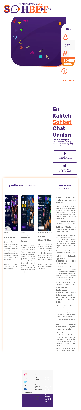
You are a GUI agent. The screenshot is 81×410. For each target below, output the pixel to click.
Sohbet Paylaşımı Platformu (66, 250)
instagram (26, 378)
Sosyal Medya (62, 319)
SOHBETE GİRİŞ (69, 62)
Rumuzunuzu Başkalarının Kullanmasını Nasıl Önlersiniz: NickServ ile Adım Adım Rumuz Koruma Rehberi (66, 294)
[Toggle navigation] (74, 8)
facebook (26, 393)
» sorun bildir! (37, 396)
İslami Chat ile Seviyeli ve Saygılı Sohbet (66, 200)
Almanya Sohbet (25, 239)
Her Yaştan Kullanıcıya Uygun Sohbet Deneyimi (66, 326)
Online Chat (10, 237)
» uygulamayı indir (48, 386)
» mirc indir (47, 377)
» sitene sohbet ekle (48, 398)
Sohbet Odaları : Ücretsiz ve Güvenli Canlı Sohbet (66, 229)
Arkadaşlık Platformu (68, 221)
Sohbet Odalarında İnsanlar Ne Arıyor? (43, 238)
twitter (26, 385)
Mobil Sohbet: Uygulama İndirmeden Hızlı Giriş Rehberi (66, 259)
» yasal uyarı (37, 377)
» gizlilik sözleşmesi (37, 386)
